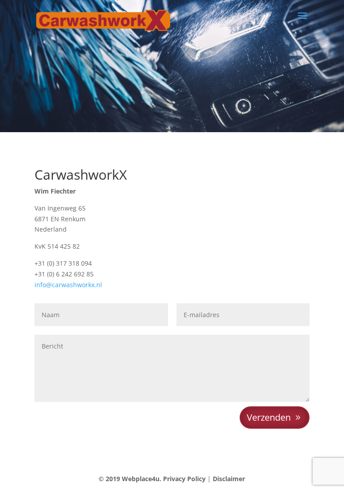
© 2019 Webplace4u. (130, 478)
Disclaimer (229, 478)
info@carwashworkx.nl (68, 284)
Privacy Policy (183, 478)
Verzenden (269, 417)
